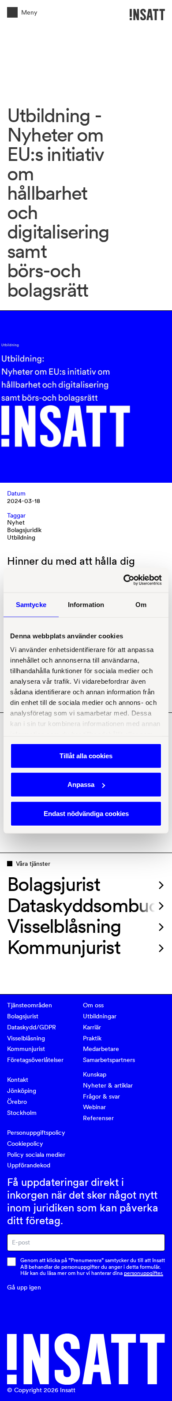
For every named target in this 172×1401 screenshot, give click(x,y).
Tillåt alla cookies (86, 755)
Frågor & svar (101, 1096)
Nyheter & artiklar (108, 1085)
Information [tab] (86, 604)
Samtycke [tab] (31, 604)
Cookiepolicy (25, 1143)
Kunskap (94, 1074)
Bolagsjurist (22, 1016)
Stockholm (22, 1112)
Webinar (94, 1106)
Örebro (17, 1101)
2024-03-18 (23, 500)
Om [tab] (140, 604)
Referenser (98, 1118)
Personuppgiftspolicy (36, 1132)
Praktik (92, 1038)
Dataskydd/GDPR (31, 1027)
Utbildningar (99, 1016)
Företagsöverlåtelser (35, 1059)
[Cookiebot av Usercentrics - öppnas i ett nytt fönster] (124, 580)
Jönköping (21, 1090)
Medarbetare (101, 1048)
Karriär (92, 1027)
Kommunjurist (26, 1048)
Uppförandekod (28, 1165)
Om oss (93, 1005)
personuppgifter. (143, 1273)
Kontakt (17, 1079)
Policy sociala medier (36, 1154)
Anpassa (80, 784)
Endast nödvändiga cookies (86, 813)
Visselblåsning (26, 1038)
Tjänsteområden (29, 1005)
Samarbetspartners (109, 1059)
